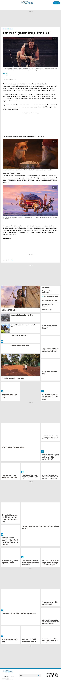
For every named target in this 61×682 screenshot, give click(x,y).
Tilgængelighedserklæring (8, 679)
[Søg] (39, 675)
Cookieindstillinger (6, 678)
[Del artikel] (7, 73)
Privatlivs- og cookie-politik (8, 676)
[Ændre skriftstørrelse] (4, 73)
